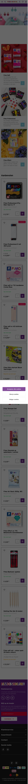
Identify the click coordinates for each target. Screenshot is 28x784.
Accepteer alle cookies (14, 389)
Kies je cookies (14, 394)
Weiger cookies (14, 399)
